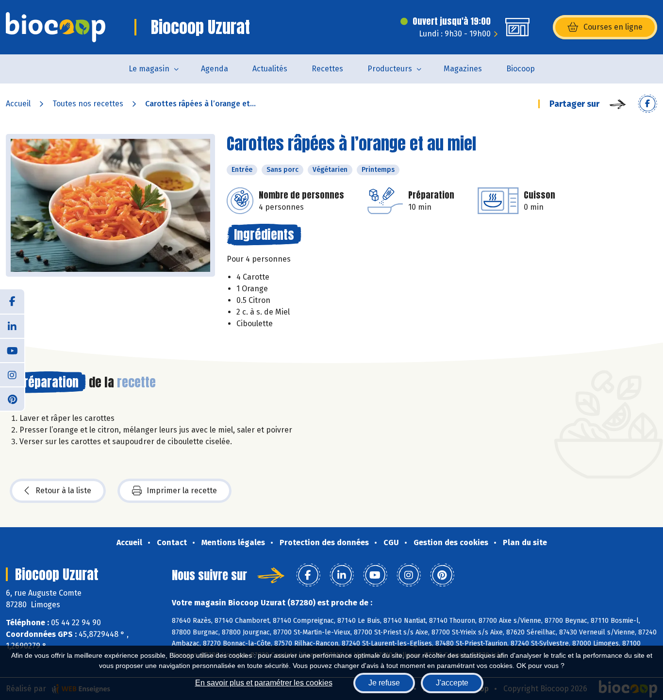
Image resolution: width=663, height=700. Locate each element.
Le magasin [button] (149, 68)
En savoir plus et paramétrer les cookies (263, 683)
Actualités (269, 68)
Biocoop (520, 68)
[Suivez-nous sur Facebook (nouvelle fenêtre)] (12, 301)
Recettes (327, 68)
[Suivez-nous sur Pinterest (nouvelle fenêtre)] (12, 398)
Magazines (463, 68)
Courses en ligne (613, 27)
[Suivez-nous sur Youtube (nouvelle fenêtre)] (12, 350)
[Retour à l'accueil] (55, 27)
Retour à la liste (63, 490)
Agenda (214, 68)
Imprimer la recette (182, 490)
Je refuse (384, 683)
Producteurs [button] (389, 68)
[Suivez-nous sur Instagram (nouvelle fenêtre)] (12, 374)
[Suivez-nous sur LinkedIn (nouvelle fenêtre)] (12, 326)
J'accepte (452, 683)
